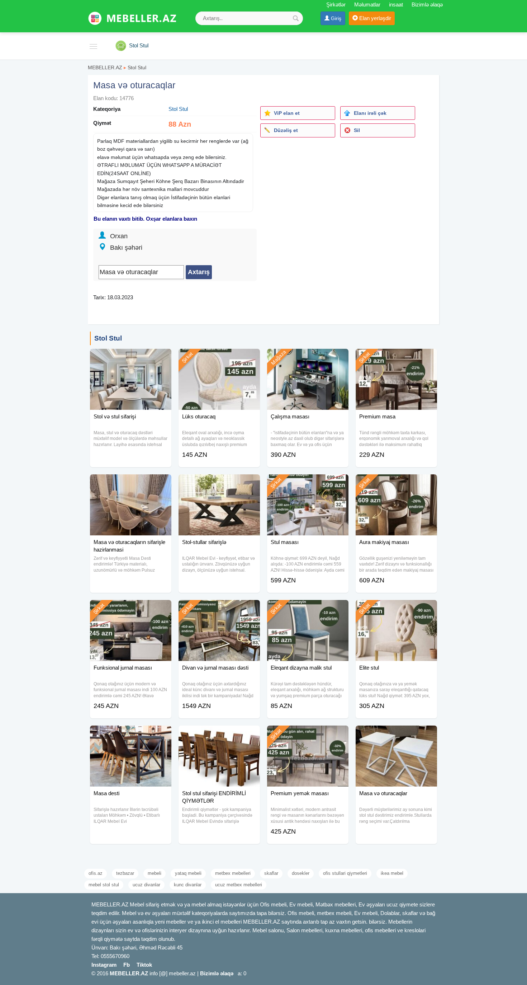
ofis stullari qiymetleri (345, 873)
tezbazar (125, 873)
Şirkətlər (336, 4)
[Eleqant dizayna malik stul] (307, 609)
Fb (126, 965)
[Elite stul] (396, 609)
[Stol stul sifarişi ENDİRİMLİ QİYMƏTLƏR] (219, 735)
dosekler (300, 873)
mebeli (154, 873)
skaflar (271, 873)
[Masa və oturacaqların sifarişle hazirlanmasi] (130, 483)
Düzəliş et (286, 130)
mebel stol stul (104, 884)
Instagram (104, 965)
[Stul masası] (307, 483)
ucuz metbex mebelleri (238, 884)
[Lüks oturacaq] (219, 358)
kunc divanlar (187, 884)
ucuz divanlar (146, 884)
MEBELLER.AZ (105, 67)
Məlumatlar (367, 4)
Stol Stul (137, 67)
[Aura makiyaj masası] (396, 483)
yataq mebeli (188, 873)
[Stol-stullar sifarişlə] (219, 483)
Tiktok (144, 965)
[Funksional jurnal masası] (130, 609)
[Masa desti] (130, 735)
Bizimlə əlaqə (427, 4)
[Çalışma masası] (307, 358)
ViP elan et (287, 113)
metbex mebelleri (233, 873)
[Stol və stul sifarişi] (130, 358)
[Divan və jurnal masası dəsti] (219, 609)
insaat (396, 4)
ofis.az (96, 873)
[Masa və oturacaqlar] (396, 735)
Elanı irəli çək (370, 113)
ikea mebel (392, 873)
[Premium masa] (396, 358)
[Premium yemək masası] (307, 735)
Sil (357, 130)
